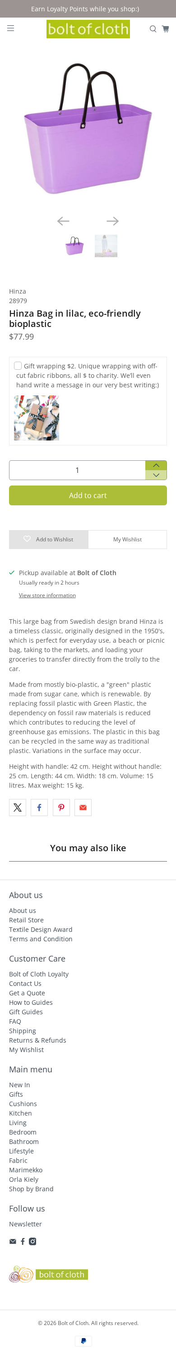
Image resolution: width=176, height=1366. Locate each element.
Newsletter (25, 1224)
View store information (47, 595)
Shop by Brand (31, 1188)
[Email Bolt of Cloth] (13, 1243)
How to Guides (31, 1002)
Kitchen (20, 1113)
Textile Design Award (41, 929)
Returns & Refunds (37, 1040)
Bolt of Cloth (73, 1323)
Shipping (22, 1030)
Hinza (17, 291)
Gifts (16, 1094)
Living (18, 1122)
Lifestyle (21, 1151)
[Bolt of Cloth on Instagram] (33, 1243)
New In (19, 1084)
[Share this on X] (17, 807)
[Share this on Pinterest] (61, 807)
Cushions (23, 1103)
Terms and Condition (41, 939)
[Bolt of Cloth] (88, 29)
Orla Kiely (23, 1179)
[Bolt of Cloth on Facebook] (23, 1243)
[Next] (113, 221)
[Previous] (63, 221)
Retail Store (26, 920)
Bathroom (24, 1141)
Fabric (18, 1160)
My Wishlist (26, 1049)
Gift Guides (26, 1011)
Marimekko (25, 1170)
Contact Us (25, 983)
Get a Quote (27, 993)
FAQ (15, 1021)
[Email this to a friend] (83, 807)
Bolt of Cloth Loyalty (39, 974)
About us (22, 910)
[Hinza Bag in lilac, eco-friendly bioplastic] (88, 129)
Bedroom (23, 1132)
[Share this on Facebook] (39, 807)
